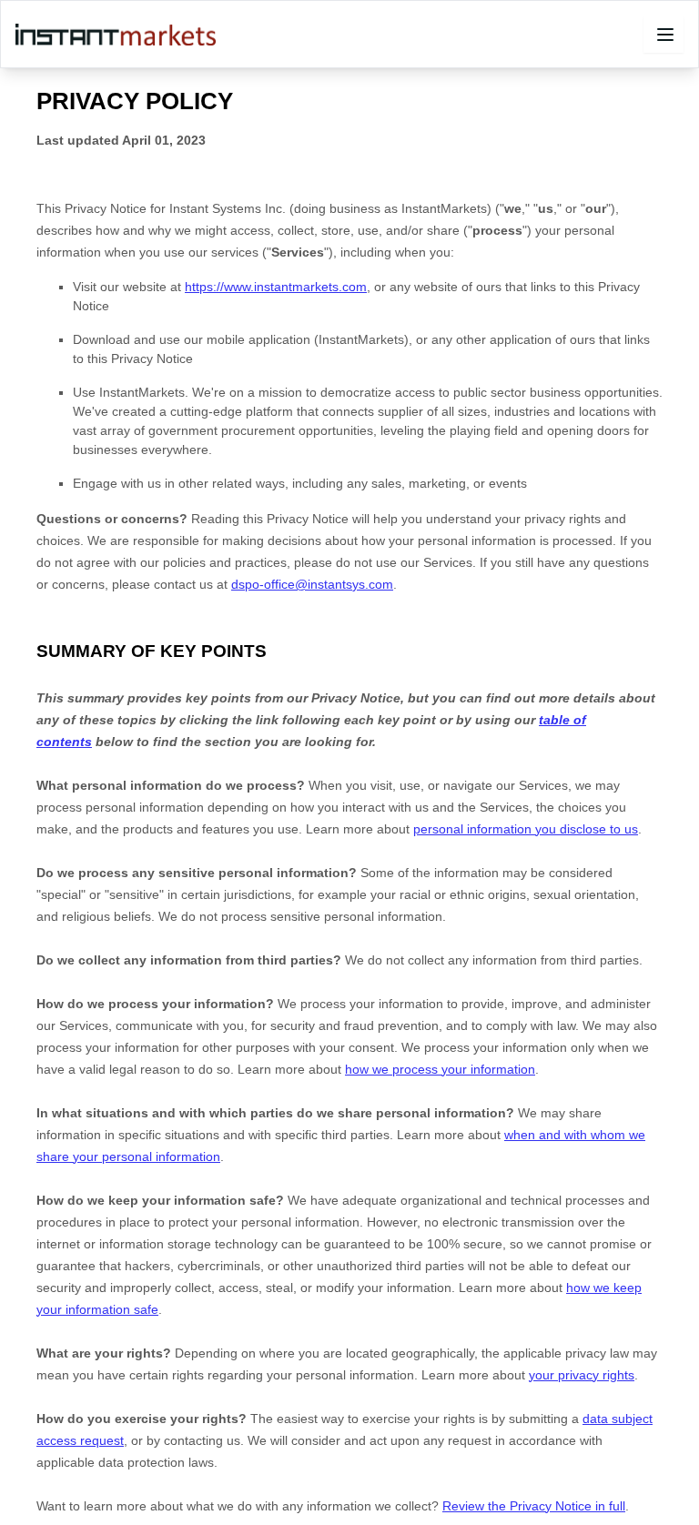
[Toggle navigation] (663, 34)
